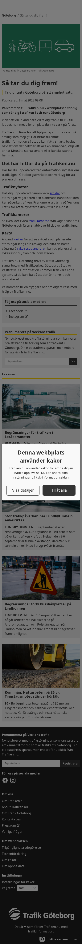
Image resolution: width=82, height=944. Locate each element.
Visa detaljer (23, 490)
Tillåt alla (59, 490)
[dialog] (41, 472)
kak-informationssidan (52, 477)
